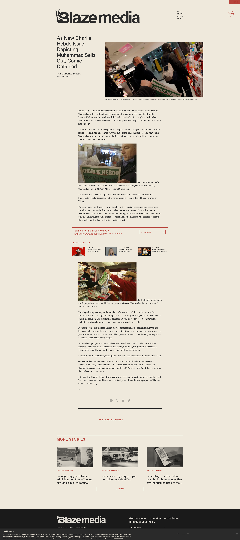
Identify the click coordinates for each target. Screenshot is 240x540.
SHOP (179, 18)
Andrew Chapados (154, 470)
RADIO (179, 15)
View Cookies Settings (184, 534)
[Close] (237, 534)
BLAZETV (180, 16)
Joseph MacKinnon (65, 470)
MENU (231, 13)
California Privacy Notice (81, 527)
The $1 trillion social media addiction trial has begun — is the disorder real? (94, 249)
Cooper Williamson (110, 470)
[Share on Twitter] (117, 400)
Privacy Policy (92, 233)
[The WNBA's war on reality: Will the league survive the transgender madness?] (144, 251)
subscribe (234, 2)
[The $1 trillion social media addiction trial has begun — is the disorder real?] (78, 251)
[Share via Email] (122, 400)
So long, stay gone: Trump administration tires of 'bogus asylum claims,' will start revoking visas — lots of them (74, 480)
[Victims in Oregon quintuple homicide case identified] (120, 456)
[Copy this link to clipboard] (128, 400)
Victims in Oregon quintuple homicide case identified (119, 478)
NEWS (179, 11)
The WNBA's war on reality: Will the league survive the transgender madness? (159, 249)
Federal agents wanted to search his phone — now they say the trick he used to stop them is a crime (165, 480)
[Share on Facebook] (111, 400)
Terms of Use (101, 233)
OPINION (180, 13)
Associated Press (69, 74)
